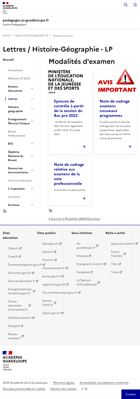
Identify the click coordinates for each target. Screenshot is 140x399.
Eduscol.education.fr (16, 281)
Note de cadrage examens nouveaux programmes (115, 108)
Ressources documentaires (18, 170)
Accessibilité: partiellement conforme (104, 383)
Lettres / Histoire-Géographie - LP (31, 35)
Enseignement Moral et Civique (19, 121)
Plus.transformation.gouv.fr (50, 292)
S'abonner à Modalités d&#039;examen (74, 219)
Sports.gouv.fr (50, 313)
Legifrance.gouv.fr (50, 284)
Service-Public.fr (47, 303)
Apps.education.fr (119, 244)
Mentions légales (64, 383)
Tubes (115, 272)
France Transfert (117, 254)
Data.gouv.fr (50, 244)
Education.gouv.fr (16, 273)
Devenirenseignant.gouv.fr (16, 265)
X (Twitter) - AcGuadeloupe (85, 282)
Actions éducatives (15, 89)
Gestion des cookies (63, 389)
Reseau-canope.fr (14, 336)
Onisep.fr (14, 326)
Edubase (82, 256)
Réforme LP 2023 (19, 78)
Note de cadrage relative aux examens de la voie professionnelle (69, 174)
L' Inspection (16, 189)
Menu (135, 4)
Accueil (6, 35)
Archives (13, 205)
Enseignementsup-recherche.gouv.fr (16, 291)
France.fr (48, 260)
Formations (15, 70)
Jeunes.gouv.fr (50, 276)
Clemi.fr (13, 248)
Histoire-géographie (15, 109)
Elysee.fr (47, 252)
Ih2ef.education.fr (16, 318)
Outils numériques (20, 180)
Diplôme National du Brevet (16, 156)
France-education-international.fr (16, 305)
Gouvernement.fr (50, 268)
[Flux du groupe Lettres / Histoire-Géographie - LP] (24, 211)
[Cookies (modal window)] (130, 394)
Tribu (114, 264)
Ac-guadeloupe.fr (85, 246)
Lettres (12, 99)
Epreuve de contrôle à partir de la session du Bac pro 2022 (69, 108)
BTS (10, 144)
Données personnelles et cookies (24, 389)
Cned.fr (13, 256)
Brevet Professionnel (16, 133)
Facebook (83, 272)
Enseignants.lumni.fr (85, 264)
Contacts (14, 197)
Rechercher (125, 4)
